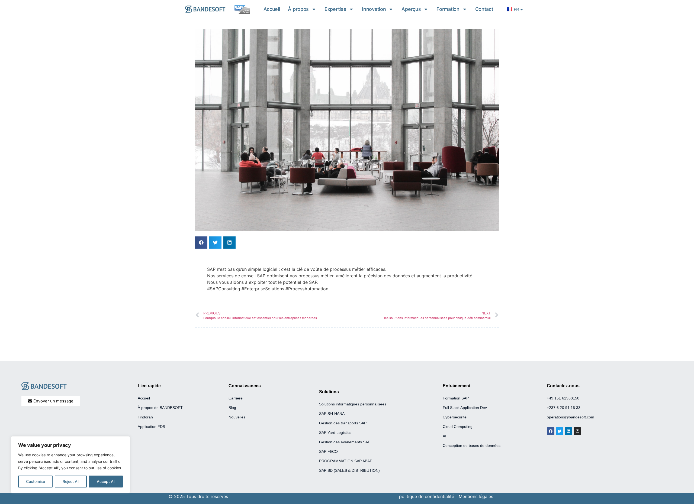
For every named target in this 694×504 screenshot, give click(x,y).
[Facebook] (550, 431)
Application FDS (151, 426)
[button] (201, 242)
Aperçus (411, 9)
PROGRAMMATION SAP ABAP (345, 461)
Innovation (374, 9)
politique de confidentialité (426, 496)
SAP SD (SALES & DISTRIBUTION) (349, 470)
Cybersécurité (455, 417)
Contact (484, 9)
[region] (70, 464)
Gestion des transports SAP (343, 423)
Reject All (71, 481)
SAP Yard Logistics (335, 432)
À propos (298, 9)
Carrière (236, 398)
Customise (35, 481)
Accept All (106, 481)
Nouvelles (237, 417)
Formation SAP (456, 398)
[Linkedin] (568, 431)
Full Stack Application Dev (465, 407)
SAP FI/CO (329, 451)
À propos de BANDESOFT (160, 407)
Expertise (335, 9)
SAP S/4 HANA (332, 413)
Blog (232, 407)
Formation (447, 9)
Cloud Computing (458, 426)
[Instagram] (577, 431)
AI (444, 436)
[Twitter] (559, 431)
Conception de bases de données (471, 445)
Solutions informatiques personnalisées (352, 404)
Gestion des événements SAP (344, 442)
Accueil (272, 9)
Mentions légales (476, 496)
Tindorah (145, 417)
